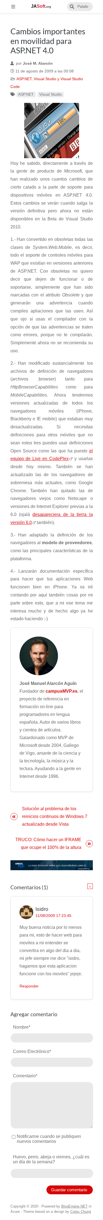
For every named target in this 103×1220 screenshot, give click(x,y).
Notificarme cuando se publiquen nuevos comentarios (49, 1139)
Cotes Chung (80, 1211)
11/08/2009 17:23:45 (53, 916)
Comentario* (25, 1075)
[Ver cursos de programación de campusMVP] (51, 865)
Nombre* (21, 1027)
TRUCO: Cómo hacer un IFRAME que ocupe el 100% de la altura (48, 843)
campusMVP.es (61, 691)
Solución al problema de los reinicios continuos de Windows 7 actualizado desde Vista (54, 816)
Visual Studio (50, 94)
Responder (29, 986)
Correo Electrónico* (32, 1051)
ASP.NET (24, 79)
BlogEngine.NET (74, 1206)
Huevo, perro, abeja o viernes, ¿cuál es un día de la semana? (51, 1159)
